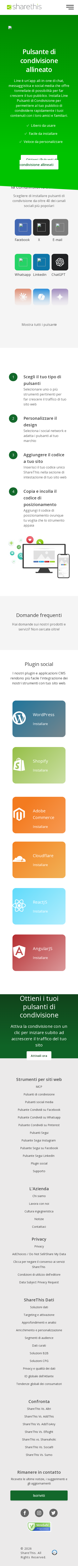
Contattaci (39, 1227)
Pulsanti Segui (39, 1133)
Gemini (57, 309)
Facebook (22, 239)
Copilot (39, 309)
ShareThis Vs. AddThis (39, 1416)
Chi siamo (39, 1196)
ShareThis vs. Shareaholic (39, 1439)
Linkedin (39, 274)
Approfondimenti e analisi (39, 1322)
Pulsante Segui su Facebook (39, 1148)
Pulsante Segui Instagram (39, 1140)
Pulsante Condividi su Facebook (39, 1110)
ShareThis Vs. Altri (39, 1409)
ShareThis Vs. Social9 (39, 1447)
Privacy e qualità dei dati (39, 1368)
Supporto (39, 1171)
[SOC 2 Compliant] (54, 1553)
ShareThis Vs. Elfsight (39, 1432)
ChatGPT (59, 274)
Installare (40, 724)
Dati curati (39, 1345)
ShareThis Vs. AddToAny (39, 1424)
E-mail (57, 239)
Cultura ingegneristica (39, 1211)
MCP (39, 1087)
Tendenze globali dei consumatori (39, 1384)
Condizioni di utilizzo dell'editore (39, 1274)
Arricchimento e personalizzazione (39, 1330)
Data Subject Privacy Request (39, 1282)
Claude (20, 309)
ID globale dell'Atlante (39, 1376)
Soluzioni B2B (39, 1353)
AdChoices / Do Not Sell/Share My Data (39, 1254)
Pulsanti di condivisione (39, 1094)
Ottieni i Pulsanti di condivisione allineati (38, 162)
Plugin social (39, 1163)
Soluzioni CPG (39, 1361)
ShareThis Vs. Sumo (39, 1455)
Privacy (39, 1246)
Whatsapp (22, 274)
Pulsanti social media (39, 1102)
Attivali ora (39, 1056)
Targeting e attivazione (39, 1315)
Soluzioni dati (39, 1307)
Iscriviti (39, 1495)
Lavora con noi (39, 1204)
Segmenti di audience (39, 1338)
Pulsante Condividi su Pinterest (39, 1125)
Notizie (39, 1219)
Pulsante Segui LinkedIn (39, 1156)
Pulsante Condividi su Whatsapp (39, 1117)
